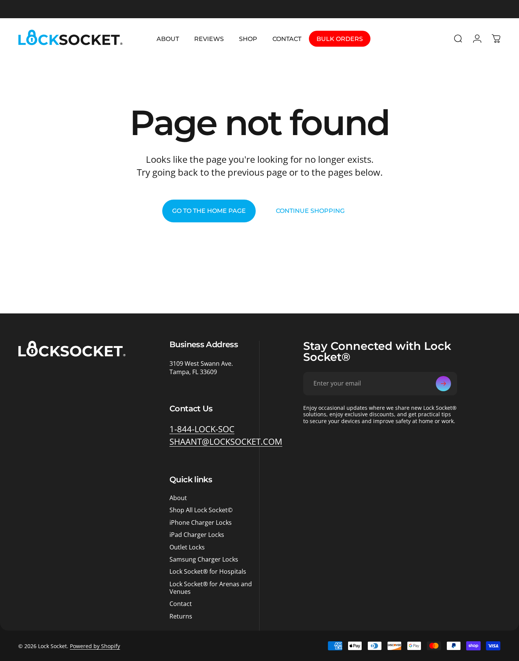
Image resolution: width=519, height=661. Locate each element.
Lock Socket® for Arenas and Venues (210, 588)
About (178, 498)
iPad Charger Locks (196, 534)
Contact (180, 603)
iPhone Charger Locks (200, 522)
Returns (180, 616)
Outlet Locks (187, 547)
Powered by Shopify (95, 646)
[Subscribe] (443, 383)
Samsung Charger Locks (203, 559)
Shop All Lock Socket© (201, 510)
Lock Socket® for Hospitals (207, 571)
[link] (201, 429)
